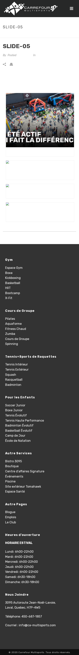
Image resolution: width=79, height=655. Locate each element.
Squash (10, 374)
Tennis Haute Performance (24, 420)
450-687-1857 (31, 616)
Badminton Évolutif (19, 425)
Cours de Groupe (17, 339)
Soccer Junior (15, 405)
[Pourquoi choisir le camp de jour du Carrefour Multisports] (40, 120)
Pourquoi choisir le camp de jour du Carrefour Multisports (41, 151)
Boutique (12, 466)
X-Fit (8, 298)
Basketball (12, 283)
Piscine (10, 481)
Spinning (11, 344)
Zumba (10, 334)
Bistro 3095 (13, 461)
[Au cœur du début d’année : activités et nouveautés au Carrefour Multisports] (40, 166)
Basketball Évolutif (18, 430)
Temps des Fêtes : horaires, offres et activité (41, 193)
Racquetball (13, 379)
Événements (14, 476)
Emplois (10, 517)
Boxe (8, 273)
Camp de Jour (15, 435)
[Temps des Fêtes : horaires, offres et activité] (40, 186)
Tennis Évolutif (16, 415)
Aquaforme (13, 324)
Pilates (10, 319)
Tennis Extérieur (17, 369)
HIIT (8, 288)
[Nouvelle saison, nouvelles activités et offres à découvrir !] (40, 207)
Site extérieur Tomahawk (23, 486)
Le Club (10, 522)
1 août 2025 (24, 55)
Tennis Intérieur (16, 364)
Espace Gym (14, 268)
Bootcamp (12, 293)
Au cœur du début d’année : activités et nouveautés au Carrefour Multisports (41, 175)
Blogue (10, 512)
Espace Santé (15, 491)
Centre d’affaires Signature (24, 471)
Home (32, 35)
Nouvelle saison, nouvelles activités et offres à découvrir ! (41, 217)
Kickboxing (13, 278)
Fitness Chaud (15, 329)
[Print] (13, 64)
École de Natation (18, 441)
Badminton (13, 385)
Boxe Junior (14, 410)
